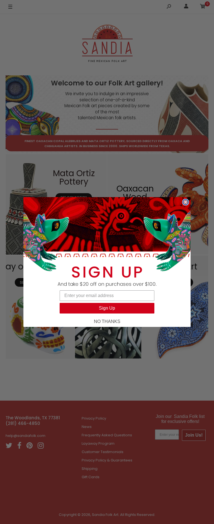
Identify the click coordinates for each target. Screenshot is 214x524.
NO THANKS (107, 321)
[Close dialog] (185, 202)
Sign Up (107, 308)
